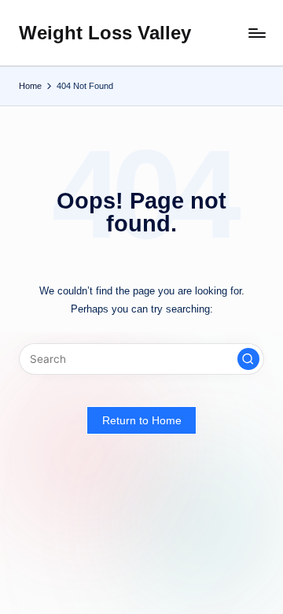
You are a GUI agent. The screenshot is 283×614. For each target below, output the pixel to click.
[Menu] (256, 32)
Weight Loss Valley (105, 32)
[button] (248, 359)
